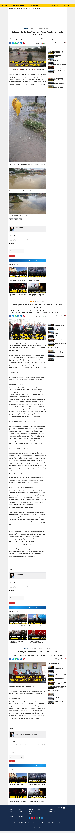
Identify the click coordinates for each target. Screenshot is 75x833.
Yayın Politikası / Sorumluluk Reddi (25, 822)
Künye (40, 822)
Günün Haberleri (41, 807)
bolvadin (19, 69)
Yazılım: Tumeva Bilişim (37, 827)
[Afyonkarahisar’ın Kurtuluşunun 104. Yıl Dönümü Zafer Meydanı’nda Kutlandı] (18, 272)
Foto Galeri (63, 5)
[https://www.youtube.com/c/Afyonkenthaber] (34, 818)
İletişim (43, 822)
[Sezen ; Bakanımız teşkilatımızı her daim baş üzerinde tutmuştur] (27, 329)
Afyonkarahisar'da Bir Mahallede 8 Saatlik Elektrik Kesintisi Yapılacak (36, 295)
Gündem (16, 8)
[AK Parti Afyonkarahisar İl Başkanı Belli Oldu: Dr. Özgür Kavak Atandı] (37, 619)
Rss (12, 822)
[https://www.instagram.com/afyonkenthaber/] (32, 818)
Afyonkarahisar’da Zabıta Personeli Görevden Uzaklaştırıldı (37, 279)
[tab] (12, 235)
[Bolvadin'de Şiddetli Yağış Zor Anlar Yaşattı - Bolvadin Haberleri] (27, 56)
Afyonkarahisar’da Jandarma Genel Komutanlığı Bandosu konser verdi (18, 295)
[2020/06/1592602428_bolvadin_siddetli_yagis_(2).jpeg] (27, 129)
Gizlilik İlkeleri (54, 822)
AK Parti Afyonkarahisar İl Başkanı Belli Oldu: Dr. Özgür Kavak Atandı (36, 626)
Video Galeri (55, 5)
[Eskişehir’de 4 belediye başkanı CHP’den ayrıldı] (18, 635)
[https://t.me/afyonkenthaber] (42, 818)
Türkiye (11, 816)
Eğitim (20, 809)
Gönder (12, 255)
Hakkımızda (60, 822)
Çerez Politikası (48, 822)
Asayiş (11, 807)
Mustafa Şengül (19, 227)
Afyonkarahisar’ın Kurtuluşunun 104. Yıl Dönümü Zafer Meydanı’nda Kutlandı (18, 279)
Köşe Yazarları (31, 811)
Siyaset (11, 814)
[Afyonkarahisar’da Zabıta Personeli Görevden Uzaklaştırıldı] (37, 272)
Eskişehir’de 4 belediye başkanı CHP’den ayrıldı (17, 642)
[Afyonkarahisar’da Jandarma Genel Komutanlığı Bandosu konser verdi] (18, 288)
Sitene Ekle (16, 822)
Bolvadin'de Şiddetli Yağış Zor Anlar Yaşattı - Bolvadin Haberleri (29, 8)
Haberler (12, 8)
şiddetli (35, 69)
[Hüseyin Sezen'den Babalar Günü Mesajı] (27, 672)
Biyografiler (31, 813)
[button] (11, 5)
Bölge (20, 807)
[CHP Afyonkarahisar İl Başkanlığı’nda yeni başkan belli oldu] (37, 635)
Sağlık (11, 813)
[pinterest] (24, 43)
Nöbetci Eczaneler (51, 813)
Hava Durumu (50, 809)
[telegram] (18, 43)
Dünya (11, 809)
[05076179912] (39, 818)
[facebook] (10, 43)
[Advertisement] (37, 18)
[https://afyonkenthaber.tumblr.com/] (37, 818)
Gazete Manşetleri (51, 811)
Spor (20, 814)
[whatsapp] (15, 43)
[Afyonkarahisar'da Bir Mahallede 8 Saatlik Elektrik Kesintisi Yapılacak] (37, 288)
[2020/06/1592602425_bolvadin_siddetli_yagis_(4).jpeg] (27, 203)
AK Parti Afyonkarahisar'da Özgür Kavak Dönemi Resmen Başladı (17, 626)
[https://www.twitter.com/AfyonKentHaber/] (29, 818)
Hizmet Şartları (35, 822)
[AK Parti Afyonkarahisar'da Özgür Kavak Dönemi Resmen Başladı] (18, 619)
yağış (44, 77)
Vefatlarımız (21, 816)
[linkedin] (21, 43)
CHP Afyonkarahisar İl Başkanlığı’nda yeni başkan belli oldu (36, 642)
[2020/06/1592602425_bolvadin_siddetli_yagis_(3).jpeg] (27, 178)
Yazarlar (70, 5)
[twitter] (13, 43)
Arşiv (39, 809)
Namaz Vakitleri (51, 814)
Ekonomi (11, 811)
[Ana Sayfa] (9, 8)
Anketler (49, 807)
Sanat (20, 813)
